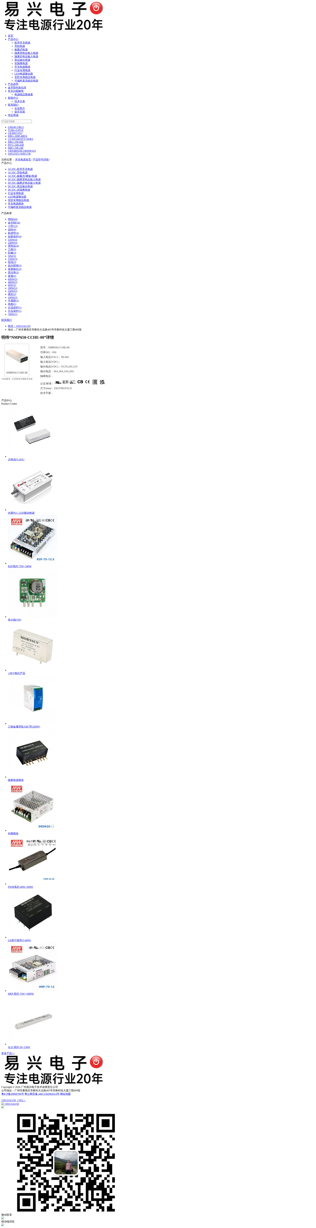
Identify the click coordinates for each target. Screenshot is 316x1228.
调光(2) (12, 294)
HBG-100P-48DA (17, 136)
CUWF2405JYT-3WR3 (20, 139)
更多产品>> (8, 1053)
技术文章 (19, 101)
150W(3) (12, 259)
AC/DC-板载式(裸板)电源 (22, 176)
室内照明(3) (14, 265)
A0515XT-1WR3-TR (19, 153)
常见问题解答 (16, 91)
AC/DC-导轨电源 (17, 172)
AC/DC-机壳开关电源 (20, 169)
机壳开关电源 (22, 42)
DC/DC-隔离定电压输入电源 (24, 183)
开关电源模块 (22, 66)
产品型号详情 (41, 159)
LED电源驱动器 (23, 73)
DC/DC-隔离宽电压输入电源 (24, 179)
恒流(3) (12, 262)
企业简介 (19, 108)
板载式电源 (21, 49)
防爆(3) (12, 252)
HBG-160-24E (16, 147)
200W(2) (12, 288)
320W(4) (12, 239)
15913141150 (23, 326)
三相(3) (12, 249)
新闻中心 (13, 98)
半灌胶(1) (13, 300)
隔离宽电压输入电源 (26, 53)
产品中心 (13, 39)
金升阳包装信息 (17, 87)
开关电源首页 (23, 159)
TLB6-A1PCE (15, 130)
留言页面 (19, 111)
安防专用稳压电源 (25, 77)
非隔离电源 (21, 63)
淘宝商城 (13, 115)
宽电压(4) (13, 245)
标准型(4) (13, 233)
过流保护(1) (14, 307)
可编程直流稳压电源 (26, 80)
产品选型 (13, 84)
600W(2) (12, 279)
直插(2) (12, 276)
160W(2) (12, 291)
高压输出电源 (22, 60)
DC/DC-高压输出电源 (20, 186)
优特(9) (12, 229)
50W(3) (12, 256)
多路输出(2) (14, 269)
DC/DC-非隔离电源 (19, 189)
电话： (12, 326)
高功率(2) (13, 272)
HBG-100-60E (16, 142)
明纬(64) (12, 219)
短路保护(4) (14, 236)
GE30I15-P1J (15, 133)
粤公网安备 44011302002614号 (42, 1094)
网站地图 (65, 1094)
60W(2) (12, 285)
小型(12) (12, 226)
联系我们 (13, 104)
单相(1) (12, 304)
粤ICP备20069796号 (12, 1094)
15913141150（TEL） (13, 1100)
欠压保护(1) (14, 311)
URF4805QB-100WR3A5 (22, 150)
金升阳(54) (14, 222)
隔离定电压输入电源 (26, 56)
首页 (10, 35)
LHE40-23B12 (16, 127)
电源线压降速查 (23, 94)
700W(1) (12, 314)
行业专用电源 (22, 70)
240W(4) (12, 242)
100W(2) (12, 297)
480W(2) (12, 282)
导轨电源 (19, 46)
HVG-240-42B (16, 145)
